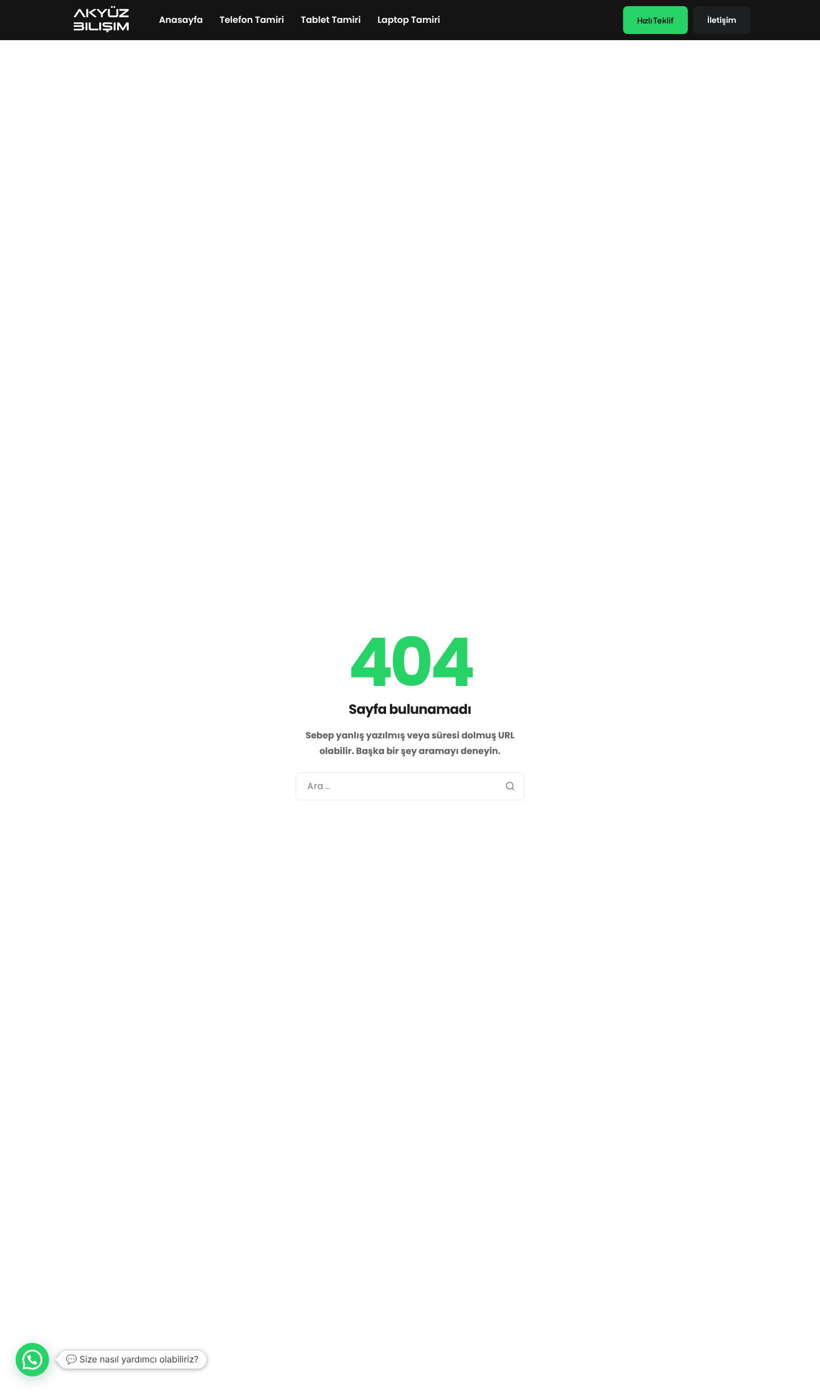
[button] (32, 1359)
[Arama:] (410, 786)
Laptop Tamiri (409, 20)
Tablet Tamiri (330, 20)
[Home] (100, 19)
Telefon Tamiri (252, 20)
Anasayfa (181, 20)
